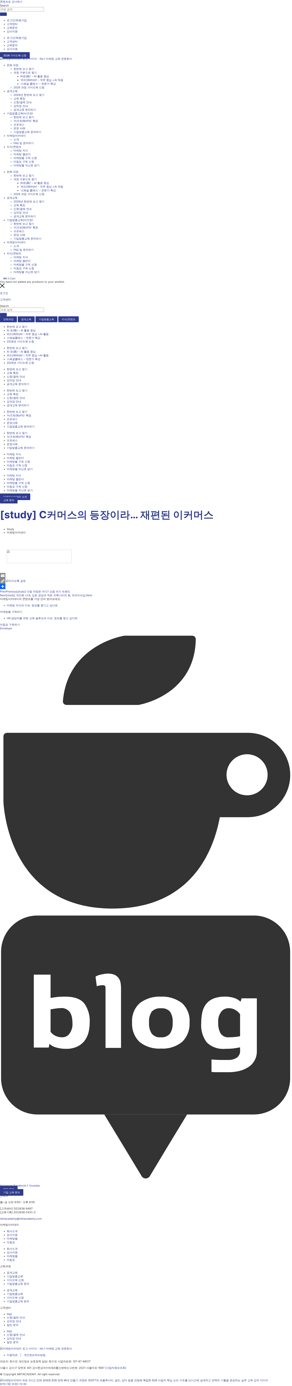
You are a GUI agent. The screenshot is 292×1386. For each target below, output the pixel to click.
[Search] (3, 14)
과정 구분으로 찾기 (25, 72)
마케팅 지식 (21, 150)
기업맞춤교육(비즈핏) (20, 113)
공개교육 (12, 91)
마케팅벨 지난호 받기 (27, 165)
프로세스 (19, 124)
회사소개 (12, 1231)
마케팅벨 (12, 1238)
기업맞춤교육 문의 (18, 1283)
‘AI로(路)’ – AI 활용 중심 (34, 76)
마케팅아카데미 (16, 135)
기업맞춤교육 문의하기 (27, 132)
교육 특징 (19, 98)
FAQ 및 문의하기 (24, 143)
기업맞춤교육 (15, 1276)
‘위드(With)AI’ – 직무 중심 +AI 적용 (41, 80)
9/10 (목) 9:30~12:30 (13, 1384)
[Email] (2, 575)
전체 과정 (12, 65)
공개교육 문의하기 (25, 109)
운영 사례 (19, 128)
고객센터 (12, 24)
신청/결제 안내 (23, 102)
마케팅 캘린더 (22, 154)
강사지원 (12, 31)
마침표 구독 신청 (24, 161)
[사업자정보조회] (115, 1367)
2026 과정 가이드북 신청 (29, 87)
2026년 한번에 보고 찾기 (29, 95)
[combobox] (22, 9)
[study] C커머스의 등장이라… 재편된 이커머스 (107, 515)
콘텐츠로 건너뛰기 (11, 1)
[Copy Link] (2, 581)
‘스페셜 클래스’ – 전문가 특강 (38, 83)
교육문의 (12, 27)
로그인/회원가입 (17, 20)
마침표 (11, 1242)
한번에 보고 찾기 (24, 69)
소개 (16, 139)
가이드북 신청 (15, 1280)
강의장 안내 (21, 106)
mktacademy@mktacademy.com (21, 1218)
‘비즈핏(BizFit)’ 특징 (26, 120)
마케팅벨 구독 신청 (25, 158)
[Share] (2, 586)
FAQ (9, 1314)
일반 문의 (12, 1325)
